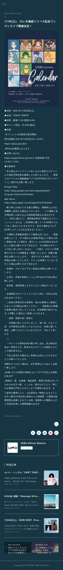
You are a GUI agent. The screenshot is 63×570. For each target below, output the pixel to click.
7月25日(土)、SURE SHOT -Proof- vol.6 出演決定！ (31, 520)
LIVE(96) (8, 416)
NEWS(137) (17, 416)
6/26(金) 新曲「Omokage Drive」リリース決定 (28, 496)
